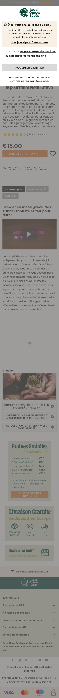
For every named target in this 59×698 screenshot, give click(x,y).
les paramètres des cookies (38, 51)
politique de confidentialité (28, 55)
